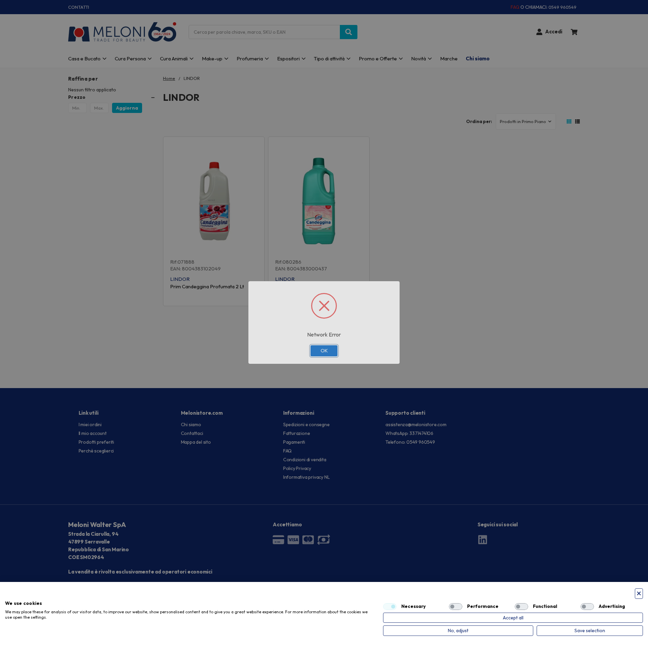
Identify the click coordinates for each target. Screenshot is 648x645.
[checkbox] (390, 606)
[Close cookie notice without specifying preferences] (639, 593)
